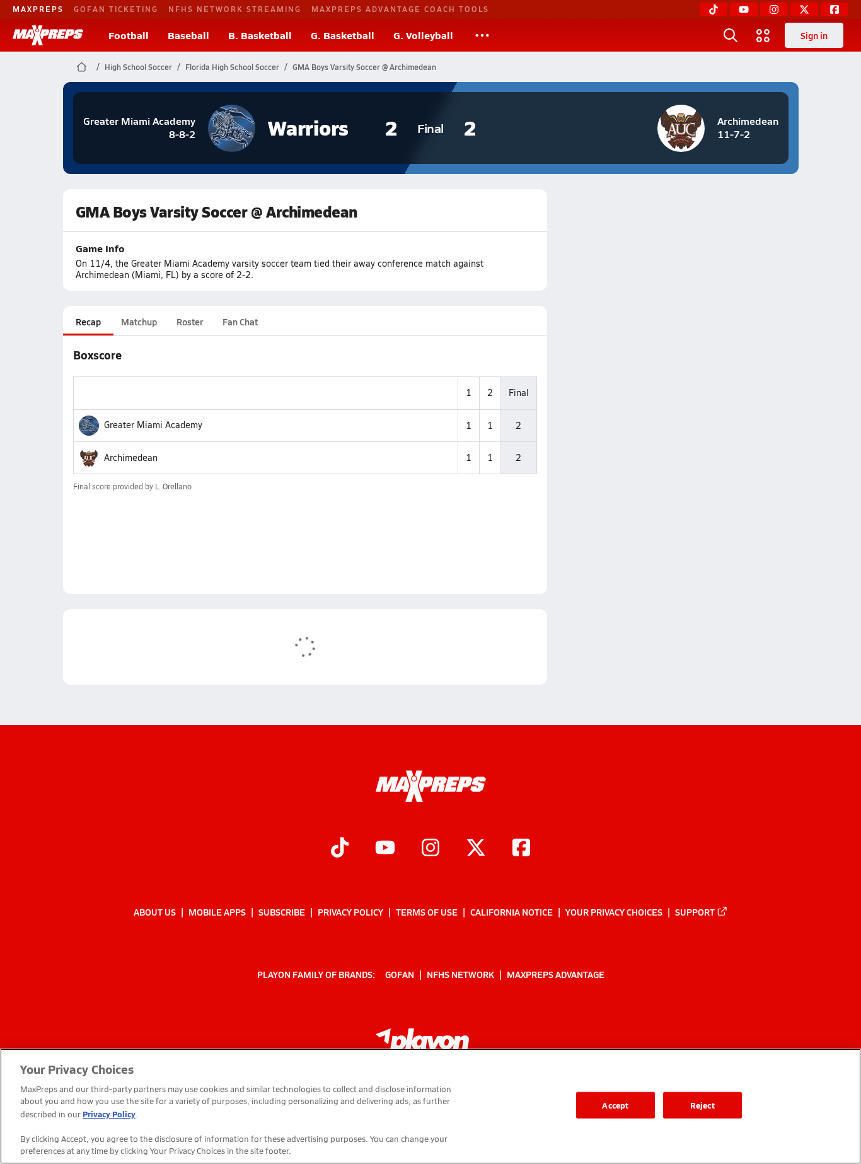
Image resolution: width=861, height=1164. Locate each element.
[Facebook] (834, 9)
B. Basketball (260, 35)
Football (128, 35)
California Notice (511, 911)
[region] (430, 1106)
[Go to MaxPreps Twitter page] (476, 848)
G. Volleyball (423, 35)
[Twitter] (804, 9)
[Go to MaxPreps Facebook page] (521, 848)
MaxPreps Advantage (555, 973)
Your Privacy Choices (613, 911)
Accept (615, 1105)
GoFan (399, 973)
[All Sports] (482, 35)
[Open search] (730, 35)
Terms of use (427, 911)
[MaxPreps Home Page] (81, 67)
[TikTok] (713, 9)
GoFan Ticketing (116, 9)
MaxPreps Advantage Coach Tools (400, 9)
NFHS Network (460, 973)
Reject (702, 1105)
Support (695, 911)
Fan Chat (240, 321)
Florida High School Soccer (232, 67)
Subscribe (281, 911)
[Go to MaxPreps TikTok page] (340, 848)
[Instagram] (774, 9)
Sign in (814, 35)
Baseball (188, 35)
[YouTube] (744, 9)
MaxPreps (38, 9)
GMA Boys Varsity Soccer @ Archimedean (364, 67)
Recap (88, 321)
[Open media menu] (763, 35)
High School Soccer (138, 67)
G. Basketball (342, 35)
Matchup (139, 321)
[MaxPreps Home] (48, 35)
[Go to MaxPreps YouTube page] (385, 848)
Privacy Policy (350, 911)
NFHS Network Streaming (234, 9)
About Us (155, 911)
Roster (189, 321)
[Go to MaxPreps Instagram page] (430, 848)
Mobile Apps (217, 911)
